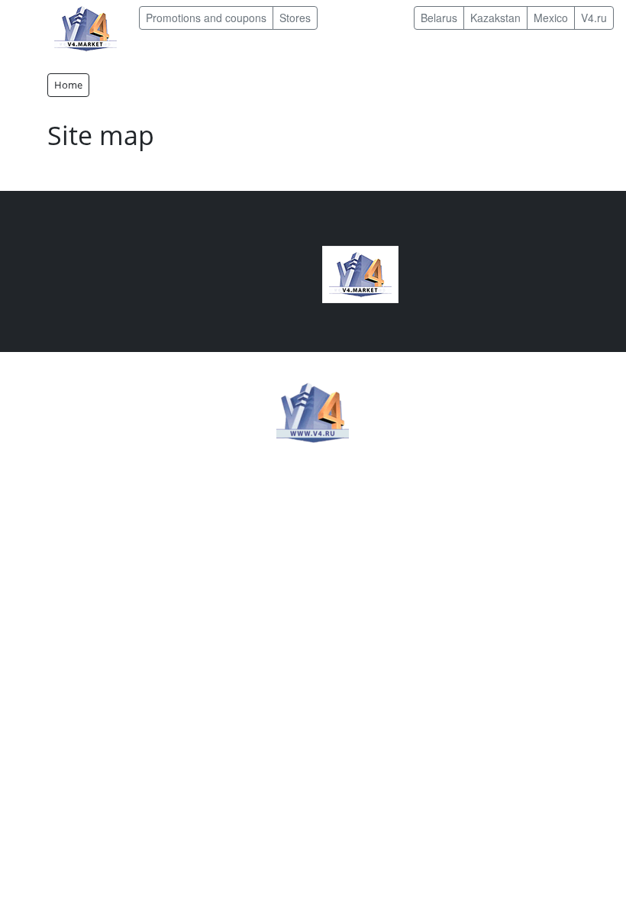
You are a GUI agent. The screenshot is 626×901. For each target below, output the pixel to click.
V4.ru (594, 17)
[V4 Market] (360, 273)
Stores (295, 17)
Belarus (439, 17)
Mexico (551, 17)
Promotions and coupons (206, 17)
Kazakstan (495, 17)
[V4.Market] (85, 27)
